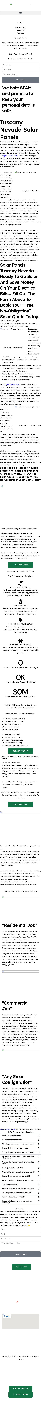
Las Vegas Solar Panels (12, 1272)
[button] (20, 13)
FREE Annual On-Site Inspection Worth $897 (20, 1288)
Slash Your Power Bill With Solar (15, 1280)
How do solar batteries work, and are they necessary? (17, 1202)
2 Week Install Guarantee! (13, 1291)
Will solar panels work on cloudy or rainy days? (18, 1144)
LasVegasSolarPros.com (8, 156)
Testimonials (8, 1297)
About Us (7, 1294)
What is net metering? (10, 1184)
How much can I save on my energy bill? (16, 1176)
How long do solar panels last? (12, 1168)
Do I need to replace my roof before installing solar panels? (18, 1157)
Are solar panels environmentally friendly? (16, 1193)
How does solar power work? (12, 1140)
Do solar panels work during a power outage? (18, 1180)
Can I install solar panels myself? (13, 1197)
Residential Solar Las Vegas (13, 1277)
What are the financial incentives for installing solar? (18, 1163)
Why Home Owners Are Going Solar (16, 1283)
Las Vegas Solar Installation (13, 1275)
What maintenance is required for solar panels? (18, 1172)
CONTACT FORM (10, 1302)
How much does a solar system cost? (15, 1148)
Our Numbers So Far (11, 1286)
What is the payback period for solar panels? (18, 1152)
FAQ (5, 1299)
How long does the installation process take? (18, 1189)
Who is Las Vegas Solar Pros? (12, 1136)
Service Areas (9, 1305)
